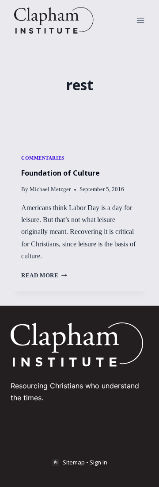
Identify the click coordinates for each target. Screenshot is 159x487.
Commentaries (42, 158)
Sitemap (74, 462)
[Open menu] (140, 20)
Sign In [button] (98, 462)
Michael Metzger (50, 189)
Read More (44, 275)
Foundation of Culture (60, 173)
